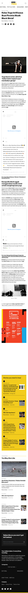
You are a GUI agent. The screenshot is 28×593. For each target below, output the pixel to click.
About (3, 584)
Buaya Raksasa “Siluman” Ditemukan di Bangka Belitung (13, 177)
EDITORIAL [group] (3, 7)
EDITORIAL (4, 571)
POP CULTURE (11, 7)
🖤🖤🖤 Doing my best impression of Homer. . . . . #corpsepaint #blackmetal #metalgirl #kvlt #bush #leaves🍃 (14, 245)
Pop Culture (5, 10)
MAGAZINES (20, 571)
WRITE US (11, 577)
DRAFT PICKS (5, 577)
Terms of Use (16, 584)
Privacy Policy (9, 584)
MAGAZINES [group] (20, 7)
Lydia (11, 172)
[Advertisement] (14, 42)
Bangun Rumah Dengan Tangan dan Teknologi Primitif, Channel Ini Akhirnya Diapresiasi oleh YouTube (14, 256)
